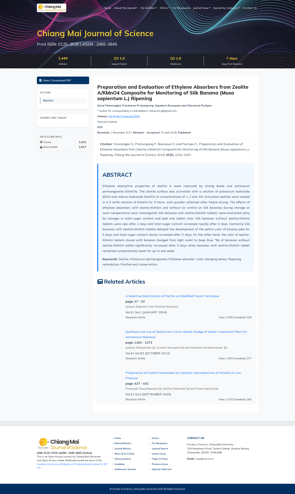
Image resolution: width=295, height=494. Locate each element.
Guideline (120, 464)
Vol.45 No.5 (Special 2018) (124, 116)
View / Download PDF (57, 80)
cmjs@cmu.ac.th (204, 458)
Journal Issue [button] (201, 8)
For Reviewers (181, 8)
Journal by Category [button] (225, 8)
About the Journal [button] (125, 8)
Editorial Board (123, 443)
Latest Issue (159, 453)
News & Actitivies (125, 453)
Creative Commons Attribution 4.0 (56, 464)
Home (107, 8)
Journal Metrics (123, 448)
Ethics (155, 438)
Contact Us (250, 8)
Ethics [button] (164, 8)
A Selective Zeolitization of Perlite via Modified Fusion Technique (172, 296)
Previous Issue (160, 464)
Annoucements (123, 458)
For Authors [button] (148, 8)
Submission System (125, 469)
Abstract (48, 100)
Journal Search (160, 448)
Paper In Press (160, 458)
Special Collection (162, 469)
